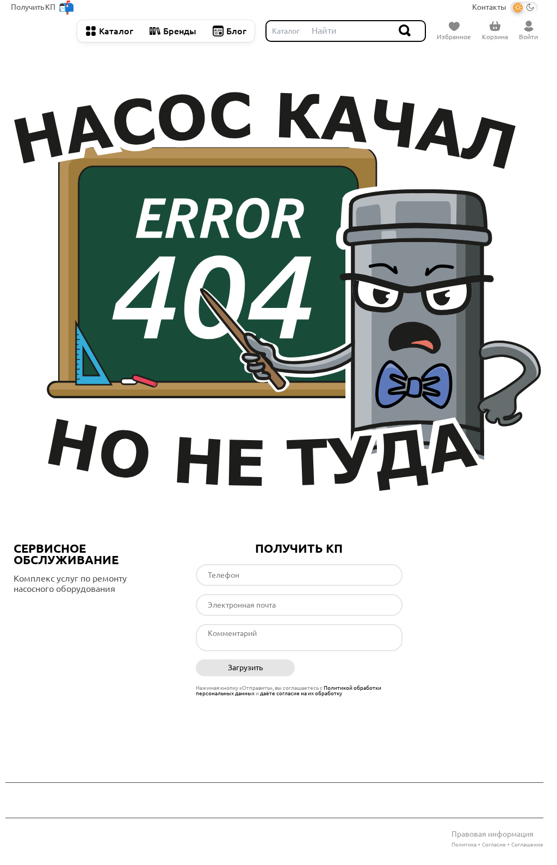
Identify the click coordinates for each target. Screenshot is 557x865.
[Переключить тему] (524, 7)
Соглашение (527, 845)
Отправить (353, 668)
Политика (463, 845)
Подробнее (59, 611)
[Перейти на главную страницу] (38, 31)
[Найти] (405, 31)
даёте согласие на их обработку (301, 693)
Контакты (489, 7)
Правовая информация (492, 834)
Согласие (494, 845)
